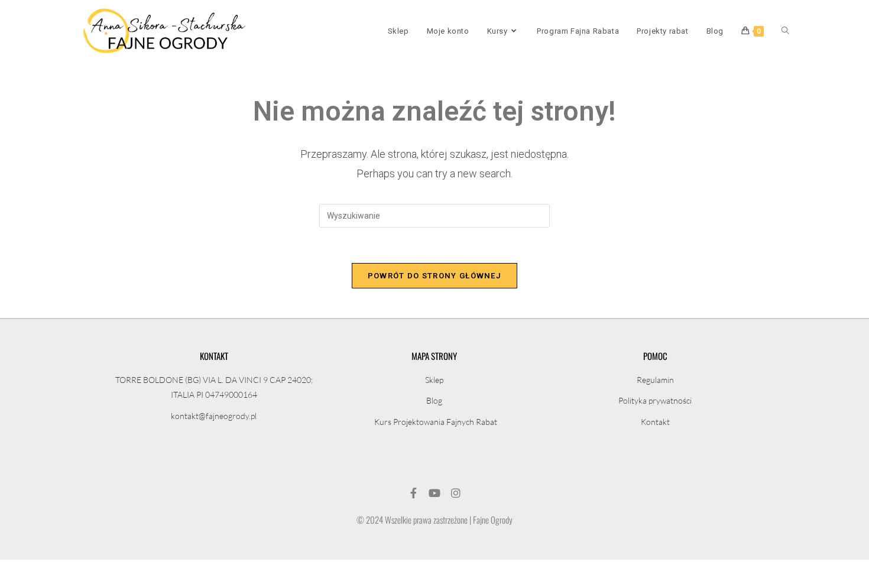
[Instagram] (455, 493)
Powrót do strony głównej (434, 275)
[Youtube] (434, 493)
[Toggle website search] (785, 31)
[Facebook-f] (413, 493)
